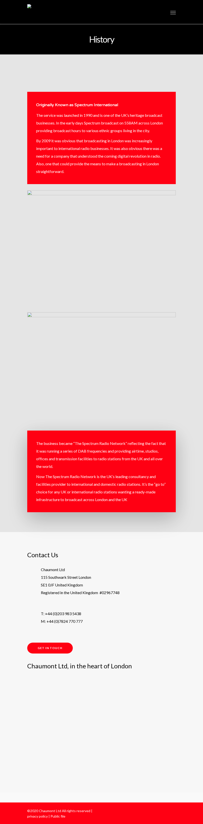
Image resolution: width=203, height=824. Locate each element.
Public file (58, 816)
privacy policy (37, 816)
